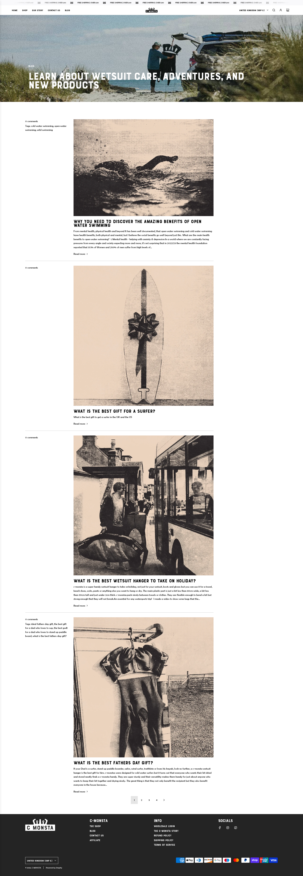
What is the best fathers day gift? (113, 762)
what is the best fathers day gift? (49, 636)
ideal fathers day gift (42, 624)
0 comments (31, 121)
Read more (79, 254)
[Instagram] (227, 827)
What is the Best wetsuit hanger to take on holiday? (135, 580)
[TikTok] (235, 827)
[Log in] (280, 10)
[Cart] (287, 10)
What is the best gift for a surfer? (114, 410)
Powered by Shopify (54, 868)
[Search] (273, 10)
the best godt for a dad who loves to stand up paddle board (46, 632)
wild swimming (45, 130)
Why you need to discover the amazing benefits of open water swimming (138, 223)
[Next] (163, 800)
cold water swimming (42, 126)
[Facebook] (219, 827)
